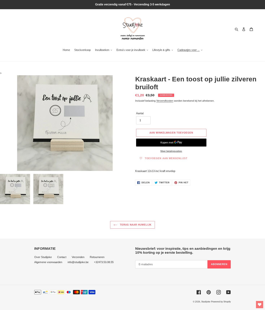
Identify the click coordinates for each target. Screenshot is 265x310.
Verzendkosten (164, 100)
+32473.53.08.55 (104, 262)
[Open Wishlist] (259, 304)
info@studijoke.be (78, 262)
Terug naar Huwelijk (135, 224)
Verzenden (78, 257)
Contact (61, 257)
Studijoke (205, 301)
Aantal (139, 113)
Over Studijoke (43, 257)
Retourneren (97, 257)
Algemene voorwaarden (48, 262)
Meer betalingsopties (171, 151)
